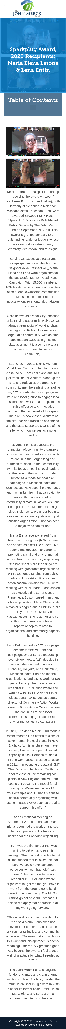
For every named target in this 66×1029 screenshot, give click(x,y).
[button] (33, 107)
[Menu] (7, 8)
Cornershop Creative (40, 1024)
